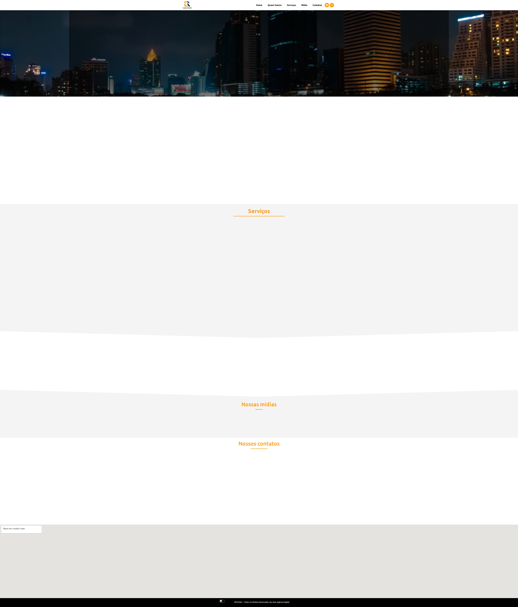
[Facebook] (327, 5)
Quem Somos (275, 5)
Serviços (291, 5)
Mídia (304, 5)
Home (259, 5)
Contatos (317, 5)
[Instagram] (332, 5)
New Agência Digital (281, 602)
